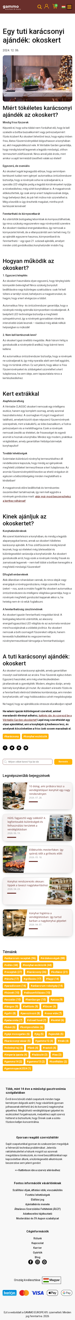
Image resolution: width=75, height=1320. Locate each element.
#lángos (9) (11, 1006)
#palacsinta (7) (13, 1020)
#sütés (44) (11, 965)
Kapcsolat (37, 1243)
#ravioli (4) (49, 1047)
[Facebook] (30, 1262)
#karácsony (11, 736)
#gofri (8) (10, 1013)
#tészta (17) (11, 978)
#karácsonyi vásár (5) (17, 1040)
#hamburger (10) (35, 999)
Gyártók (37, 1252)
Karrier (37, 1247)
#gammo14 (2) (13, 1061)
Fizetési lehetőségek (37, 1194)
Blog (37, 1257)
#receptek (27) (13, 972)
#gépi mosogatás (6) (17, 1034)
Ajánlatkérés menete (37, 1204)
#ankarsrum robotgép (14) (47, 985)
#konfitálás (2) (58, 1061)
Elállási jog (37, 1199)
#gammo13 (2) (36, 1061)
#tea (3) (57, 1054)
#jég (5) (39, 1034)
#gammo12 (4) (44, 1040)
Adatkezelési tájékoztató (37, 1213)
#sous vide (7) (53, 1013)
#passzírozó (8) (30, 1013)
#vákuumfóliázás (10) (37, 992)
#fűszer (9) (49, 1006)
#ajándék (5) (56, 1034)
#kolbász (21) (59, 972)
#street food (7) (36, 1020)
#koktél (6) (57, 1020)
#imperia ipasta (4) (15, 1054)
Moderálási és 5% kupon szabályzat (37, 1218)
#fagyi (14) (52, 978)
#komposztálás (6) (31, 1027)
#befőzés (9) (30, 1006)
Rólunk (37, 1238)
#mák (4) (63, 1040)
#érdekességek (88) (52, 958)
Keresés (63, 761)
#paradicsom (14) (15, 985)
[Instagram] (37, 1262)
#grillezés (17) (32, 978)
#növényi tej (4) (13, 1047)
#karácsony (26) (36, 972)
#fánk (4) (32, 1047)
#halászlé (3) (40, 1054)
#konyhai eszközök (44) (37, 965)
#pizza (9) (56, 999)
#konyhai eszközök (35, 736)
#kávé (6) (9, 1027)
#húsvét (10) (11, 992)
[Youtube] (44, 1262)
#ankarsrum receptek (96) (20, 958)
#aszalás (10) (12, 999)
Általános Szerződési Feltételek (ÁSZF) (37, 1209)
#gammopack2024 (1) (17, 1068)
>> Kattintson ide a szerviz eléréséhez (37, 1170)
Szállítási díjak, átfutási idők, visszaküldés (38, 1190)
